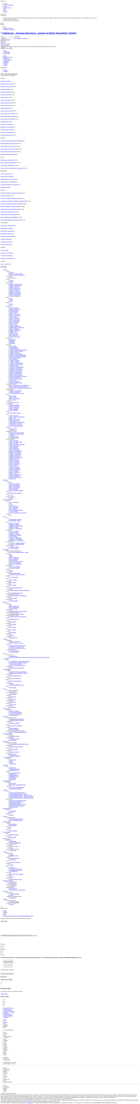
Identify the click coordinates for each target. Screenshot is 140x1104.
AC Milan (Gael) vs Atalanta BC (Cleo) (8, 211)
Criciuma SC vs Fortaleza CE (6, 100)
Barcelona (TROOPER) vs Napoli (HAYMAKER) (9, 217)
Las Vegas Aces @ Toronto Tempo (6, 173)
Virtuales (6, 11)
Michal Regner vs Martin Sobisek (6, 244)
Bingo (5, 10)
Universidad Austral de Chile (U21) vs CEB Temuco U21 (10, 184)
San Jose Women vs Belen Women (6, 255)
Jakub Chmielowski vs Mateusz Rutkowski (8, 236)
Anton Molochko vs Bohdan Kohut (7, 228)
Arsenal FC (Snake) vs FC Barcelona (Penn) (8, 214)
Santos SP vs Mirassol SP (5, 89)
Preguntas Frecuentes (8, 1008)
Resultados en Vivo (8, 57)
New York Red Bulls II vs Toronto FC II (8, 129)
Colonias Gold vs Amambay (5, 187)
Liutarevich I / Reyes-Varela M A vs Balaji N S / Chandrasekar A (12, 168)
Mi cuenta (3, 42)
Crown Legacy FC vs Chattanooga (7, 124)
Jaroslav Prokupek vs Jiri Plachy (6, 241)
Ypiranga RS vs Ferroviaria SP (6, 105)
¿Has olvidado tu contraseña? (20, 38)
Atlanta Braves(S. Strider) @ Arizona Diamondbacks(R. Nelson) (18, 916)
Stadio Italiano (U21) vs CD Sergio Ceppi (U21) (9, 179)
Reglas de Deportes (8, 28)
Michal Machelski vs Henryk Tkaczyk (7, 233)
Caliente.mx (30, 1102)
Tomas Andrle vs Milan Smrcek (6, 239)
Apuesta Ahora (4, 993)
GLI (4, 1021)
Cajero (8, 48)
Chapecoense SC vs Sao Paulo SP (6, 86)
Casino (5, 6)
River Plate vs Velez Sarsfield (6, 94)
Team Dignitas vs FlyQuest (5, 195)
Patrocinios (6, 62)
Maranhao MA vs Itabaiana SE (6, 102)
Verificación (6, 61)
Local (5, 910)
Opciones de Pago (8, 59)
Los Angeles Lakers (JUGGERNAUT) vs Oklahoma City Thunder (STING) (14, 201)
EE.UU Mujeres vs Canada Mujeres (7, 252)
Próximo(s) (6, 71)
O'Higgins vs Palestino (5, 108)
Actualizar (3, 48)
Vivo (5, 70)
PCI (4, 1023)
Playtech (5, 1022)
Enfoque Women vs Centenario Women (7, 258)
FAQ (5, 26)
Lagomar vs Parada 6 (4, 250)
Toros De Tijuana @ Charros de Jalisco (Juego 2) (9, 148)
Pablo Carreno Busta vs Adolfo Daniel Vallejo (9, 162)
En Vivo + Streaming (8, 5)
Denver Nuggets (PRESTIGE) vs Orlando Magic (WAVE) (11, 206)
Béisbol (5, 912)
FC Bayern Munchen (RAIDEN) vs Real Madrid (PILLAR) (11, 219)
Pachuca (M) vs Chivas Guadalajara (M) (8, 83)
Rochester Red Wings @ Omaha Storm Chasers (9, 154)
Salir (11, 48)
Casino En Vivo (7, 7)
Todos (2, 74)
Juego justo (6, 1013)
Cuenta (2, 46)
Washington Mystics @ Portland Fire (7, 176)
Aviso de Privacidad (8, 1010)
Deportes (6, 3)
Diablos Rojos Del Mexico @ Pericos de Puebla (9, 143)
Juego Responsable (8, 1014)
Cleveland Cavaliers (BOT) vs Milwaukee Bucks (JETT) (10, 209)
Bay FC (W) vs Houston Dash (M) (7, 135)
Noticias (5, 65)
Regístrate (8, 39)
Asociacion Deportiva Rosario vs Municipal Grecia (9, 116)
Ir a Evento (34, 935)
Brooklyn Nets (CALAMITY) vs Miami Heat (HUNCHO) (11, 198)
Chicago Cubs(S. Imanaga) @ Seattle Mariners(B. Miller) (11, 140)
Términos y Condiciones (9, 29)
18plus (5, 1019)
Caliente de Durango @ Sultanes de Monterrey (9, 151)
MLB (5, 914)
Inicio (5, 55)
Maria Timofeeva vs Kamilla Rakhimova (8, 165)
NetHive (5, 1026)
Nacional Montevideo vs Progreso (6, 121)
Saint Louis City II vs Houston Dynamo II (8, 132)
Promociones (6, 58)
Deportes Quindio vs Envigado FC (7, 110)
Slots (5, 9)
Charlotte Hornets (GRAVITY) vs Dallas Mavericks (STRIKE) (12, 203)
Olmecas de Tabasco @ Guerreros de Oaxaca (9, 146)
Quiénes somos (7, 1009)
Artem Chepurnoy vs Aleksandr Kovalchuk (8, 225)
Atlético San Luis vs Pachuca (6, 81)
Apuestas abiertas (5, 45)
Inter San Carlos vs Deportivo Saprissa (8, 113)
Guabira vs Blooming (4, 97)
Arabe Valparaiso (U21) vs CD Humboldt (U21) (9, 181)
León (5, 1043)
